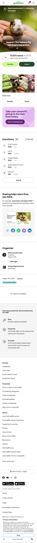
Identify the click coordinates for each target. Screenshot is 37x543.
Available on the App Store (20, 483)
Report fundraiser (20, 294)
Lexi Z (10, 151)
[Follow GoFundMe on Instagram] (15, 478)
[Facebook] (13, 230)
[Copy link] (7, 230)
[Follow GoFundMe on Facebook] (4, 478)
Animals (20, 278)
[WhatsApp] (19, 230)
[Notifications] (29, 3)
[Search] (4, 3)
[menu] (33, 3)
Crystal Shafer (13, 158)
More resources (8, 461)
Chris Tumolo (12, 144)
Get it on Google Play (8, 483)
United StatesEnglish (19, 471)
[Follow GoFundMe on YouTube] (7, 478)
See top (30, 139)
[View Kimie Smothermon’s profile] (4, 255)
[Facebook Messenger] (24, 230)
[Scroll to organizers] (5, 9)
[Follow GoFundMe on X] (11, 478)
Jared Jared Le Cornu (15, 165)
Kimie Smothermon (15, 253)
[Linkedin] (30, 230)
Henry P (11, 172)
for (21, 9)
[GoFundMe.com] (18, 3)
